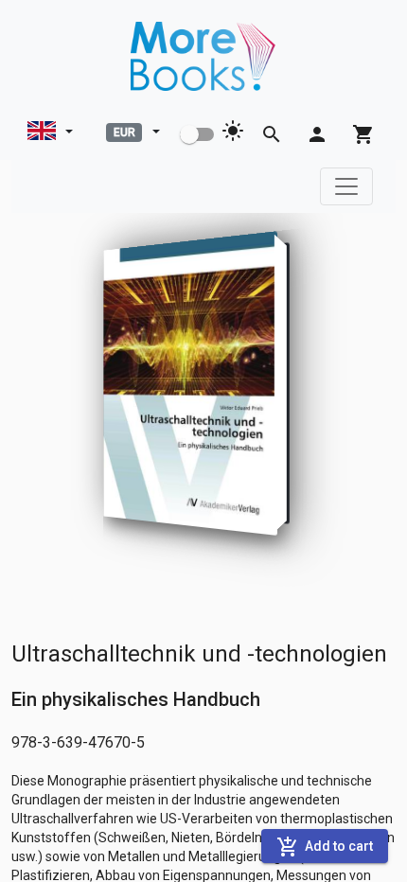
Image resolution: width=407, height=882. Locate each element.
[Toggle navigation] (346, 186)
